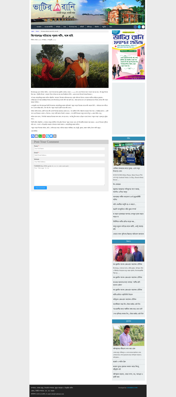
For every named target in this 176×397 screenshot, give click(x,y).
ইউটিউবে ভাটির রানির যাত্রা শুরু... (124, 221)
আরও (111, 27)
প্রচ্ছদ (32, 31)
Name (36, 146)
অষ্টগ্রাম (58, 27)
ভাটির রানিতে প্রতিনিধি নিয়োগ (123, 294)
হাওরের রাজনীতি (49, 27)
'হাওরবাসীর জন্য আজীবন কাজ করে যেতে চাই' (128, 309)
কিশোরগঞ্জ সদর (73, 27)
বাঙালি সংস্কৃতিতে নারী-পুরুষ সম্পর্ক (124, 209)
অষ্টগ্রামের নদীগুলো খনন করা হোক (124, 348)
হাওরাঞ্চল (39, 27)
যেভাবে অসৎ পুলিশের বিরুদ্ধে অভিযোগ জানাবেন (128, 234)
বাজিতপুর (89, 27)
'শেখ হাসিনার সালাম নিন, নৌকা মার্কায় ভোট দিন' (128, 313)
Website (36, 159)
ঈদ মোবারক (117, 184)
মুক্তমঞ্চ (128, 321)
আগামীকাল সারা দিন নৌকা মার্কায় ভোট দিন (126, 304)
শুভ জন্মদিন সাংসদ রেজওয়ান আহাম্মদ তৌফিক (127, 264)
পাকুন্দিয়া (104, 27)
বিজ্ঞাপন (128, 241)
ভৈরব (64, 27)
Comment (51, 166)
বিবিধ (128, 138)
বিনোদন (37, 31)
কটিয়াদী (82, 27)
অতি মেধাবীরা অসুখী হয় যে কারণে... (124, 204)
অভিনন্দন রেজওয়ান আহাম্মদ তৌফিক (124, 299)
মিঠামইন (97, 27)
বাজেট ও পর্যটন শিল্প (119, 361)
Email (36, 152)
